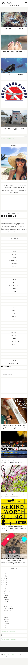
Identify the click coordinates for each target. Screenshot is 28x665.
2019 (4, 575)
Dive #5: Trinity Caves (14, 28)
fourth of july (14, 285)
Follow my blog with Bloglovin (7, 138)
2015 (4, 582)
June (5, 603)
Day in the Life (14, 238)
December (6, 591)
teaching (14, 350)
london (14, 310)
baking (14, 251)
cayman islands (14, 260)
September (6, 597)
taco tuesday (14, 347)
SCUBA (14, 241)
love (14, 313)
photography (14, 329)
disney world (14, 269)
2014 (4, 584)
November (6, 593)
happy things (14, 294)
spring (14, 338)
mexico (14, 316)
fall (14, 276)
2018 (4, 576)
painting (14, 322)
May (5, 615)
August (5, 599)
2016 (4, 580)
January (5, 623)
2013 (4, 586)
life (14, 307)
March (5, 619)
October (6, 595)
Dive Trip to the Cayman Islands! (14, 129)
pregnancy (14, 332)
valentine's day (14, 363)
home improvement (14, 297)
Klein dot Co (6, 654)
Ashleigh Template (13, 654)
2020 (4, 573)
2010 (4, 625)
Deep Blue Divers (14, 103)
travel (14, 360)
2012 (4, 588)
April (5, 617)
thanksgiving (14, 357)
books (14, 254)
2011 (4, 589)
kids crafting (14, 304)
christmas (14, 263)
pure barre (14, 335)
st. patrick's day (14, 341)
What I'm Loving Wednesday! (14, 51)
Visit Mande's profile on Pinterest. (8, 631)
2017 (4, 578)
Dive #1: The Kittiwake (14, 74)
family (14, 279)
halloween (14, 291)
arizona (14, 248)
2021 (4, 571)
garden (14, 288)
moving (14, 319)
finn (14, 282)
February (6, 621)
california (14, 257)
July (5, 601)
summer (14, 344)
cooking (14, 266)
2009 (4, 627)
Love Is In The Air (7, 613)
